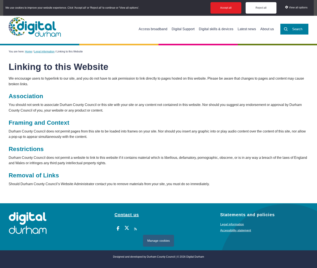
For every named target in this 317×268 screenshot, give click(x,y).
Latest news (247, 29)
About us (267, 29)
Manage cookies (158, 240)
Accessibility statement (235, 230)
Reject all (261, 7)
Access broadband (153, 29)
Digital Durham (35, 27)
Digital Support (183, 29)
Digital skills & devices (216, 29)
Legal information (232, 224)
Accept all (226, 7)
